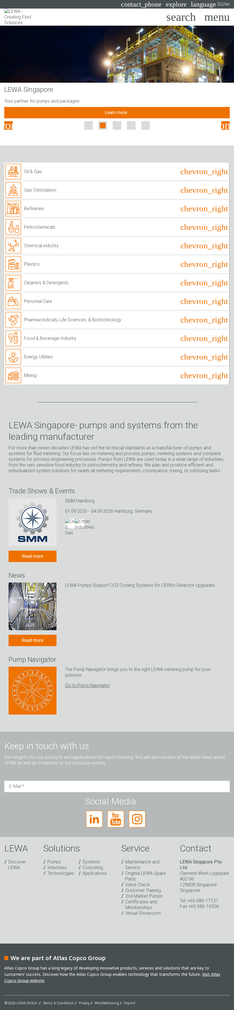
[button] (8, 125)
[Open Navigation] (217, 17)
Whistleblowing (106, 1003)
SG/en (210, 4)
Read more (32, 556)
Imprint (129, 1003)
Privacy (84, 1003)
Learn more (117, 112)
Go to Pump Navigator (87, 685)
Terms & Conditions (58, 1003)
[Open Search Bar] (181, 17)
